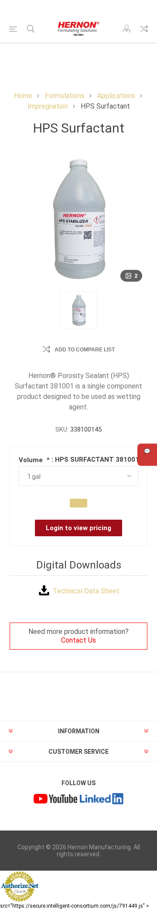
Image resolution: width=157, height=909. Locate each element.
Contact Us (78, 640)
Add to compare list (85, 350)
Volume (31, 460)
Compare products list (144, 28)
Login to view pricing (78, 528)
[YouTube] (55, 800)
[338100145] (79, 310)
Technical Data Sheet (86, 591)
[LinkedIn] (101, 800)
